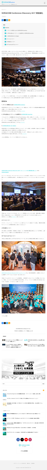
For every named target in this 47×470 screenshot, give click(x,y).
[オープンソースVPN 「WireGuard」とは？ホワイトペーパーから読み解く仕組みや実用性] (4, 419)
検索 (43, 383)
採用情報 (32, 463)
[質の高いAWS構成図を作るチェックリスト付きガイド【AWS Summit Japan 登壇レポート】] (4, 414)
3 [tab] (24, 380)
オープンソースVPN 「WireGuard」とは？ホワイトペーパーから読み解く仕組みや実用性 (23, 418)
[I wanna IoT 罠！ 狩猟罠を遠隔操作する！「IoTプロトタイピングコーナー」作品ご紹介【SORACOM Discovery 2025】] (4, 424)
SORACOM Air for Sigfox (9, 125)
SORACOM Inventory (19, 104)
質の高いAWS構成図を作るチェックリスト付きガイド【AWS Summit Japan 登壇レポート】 (24, 413)
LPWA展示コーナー (11, 41)
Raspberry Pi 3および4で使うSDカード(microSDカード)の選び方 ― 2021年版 (21, 427)
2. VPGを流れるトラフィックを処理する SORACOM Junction (20, 33)
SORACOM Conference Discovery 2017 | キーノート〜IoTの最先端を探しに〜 (19, 170)
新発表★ (7, 27)
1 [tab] (20, 380)
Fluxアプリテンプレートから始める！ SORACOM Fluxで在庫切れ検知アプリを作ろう (22, 432)
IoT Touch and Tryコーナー (12, 44)
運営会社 (28, 463)
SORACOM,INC (5, 172)
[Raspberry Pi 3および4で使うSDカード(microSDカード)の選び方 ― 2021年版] (4, 428)
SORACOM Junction (27, 114)
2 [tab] (22, 380)
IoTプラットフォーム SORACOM (20, 463)
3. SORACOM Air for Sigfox (13, 36)
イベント (4, 16)
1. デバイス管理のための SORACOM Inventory (17, 30)
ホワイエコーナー (10, 39)
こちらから (23, 111)
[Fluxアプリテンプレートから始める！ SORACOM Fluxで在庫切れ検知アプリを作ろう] (4, 433)
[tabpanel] (23, 367)
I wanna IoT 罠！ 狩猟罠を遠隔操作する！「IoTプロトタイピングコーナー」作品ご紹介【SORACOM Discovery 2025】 (25, 423)
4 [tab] (26, 380)
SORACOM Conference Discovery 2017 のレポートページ (14, 272)
